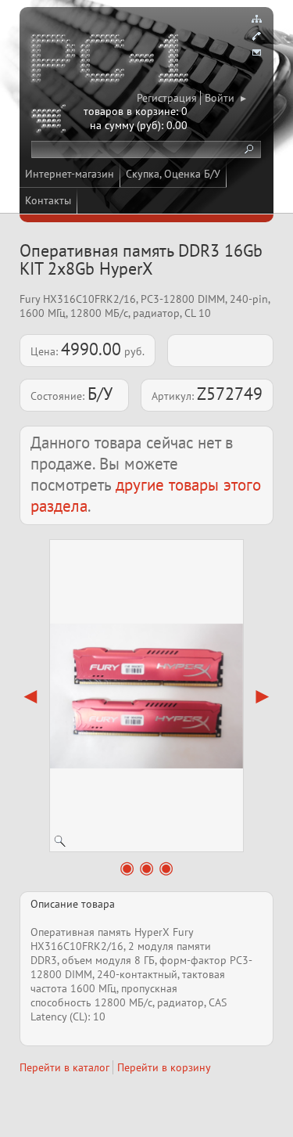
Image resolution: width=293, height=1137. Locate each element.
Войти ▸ (225, 98)
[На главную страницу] (111, 61)
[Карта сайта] (256, 18)
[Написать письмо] (256, 53)
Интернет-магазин (69, 174)
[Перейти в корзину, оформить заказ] (50, 121)
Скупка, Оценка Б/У (173, 174)
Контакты (48, 200)
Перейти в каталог (64, 1067)
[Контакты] (256, 36)
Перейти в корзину (164, 1067)
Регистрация (167, 98)
